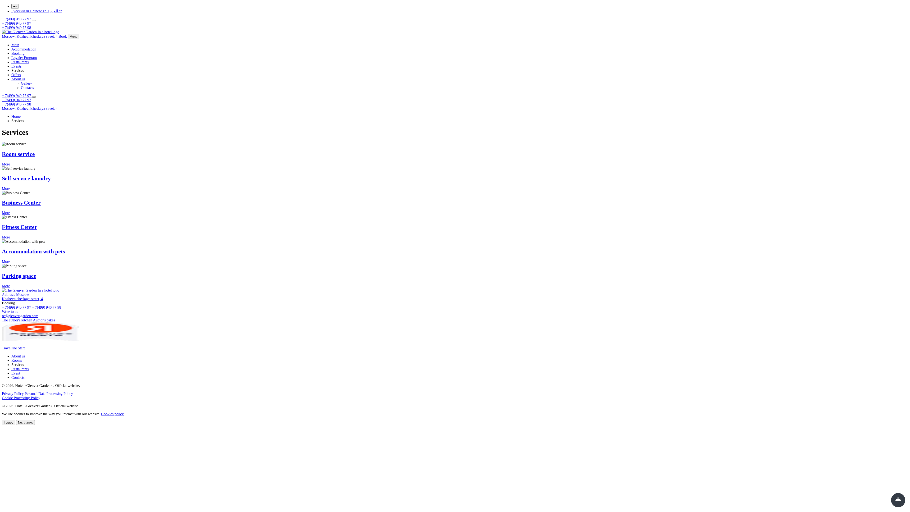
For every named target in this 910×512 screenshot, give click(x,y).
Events (16, 66)
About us (18, 79)
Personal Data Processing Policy (49, 394)
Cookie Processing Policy (21, 398)
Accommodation (23, 49)
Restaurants (20, 62)
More (6, 164)
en (15, 6)
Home (16, 116)
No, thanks (25, 422)
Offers (16, 75)
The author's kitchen (17, 320)
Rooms (16, 360)
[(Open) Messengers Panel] (34, 20)
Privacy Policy (13, 394)
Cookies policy (112, 414)
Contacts (27, 88)
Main (15, 45)
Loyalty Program (24, 58)
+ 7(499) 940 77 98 (16, 28)
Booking (17, 53)
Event (15, 373)
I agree (8, 422)
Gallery (26, 83)
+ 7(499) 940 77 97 (17, 19)
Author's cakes (44, 320)
